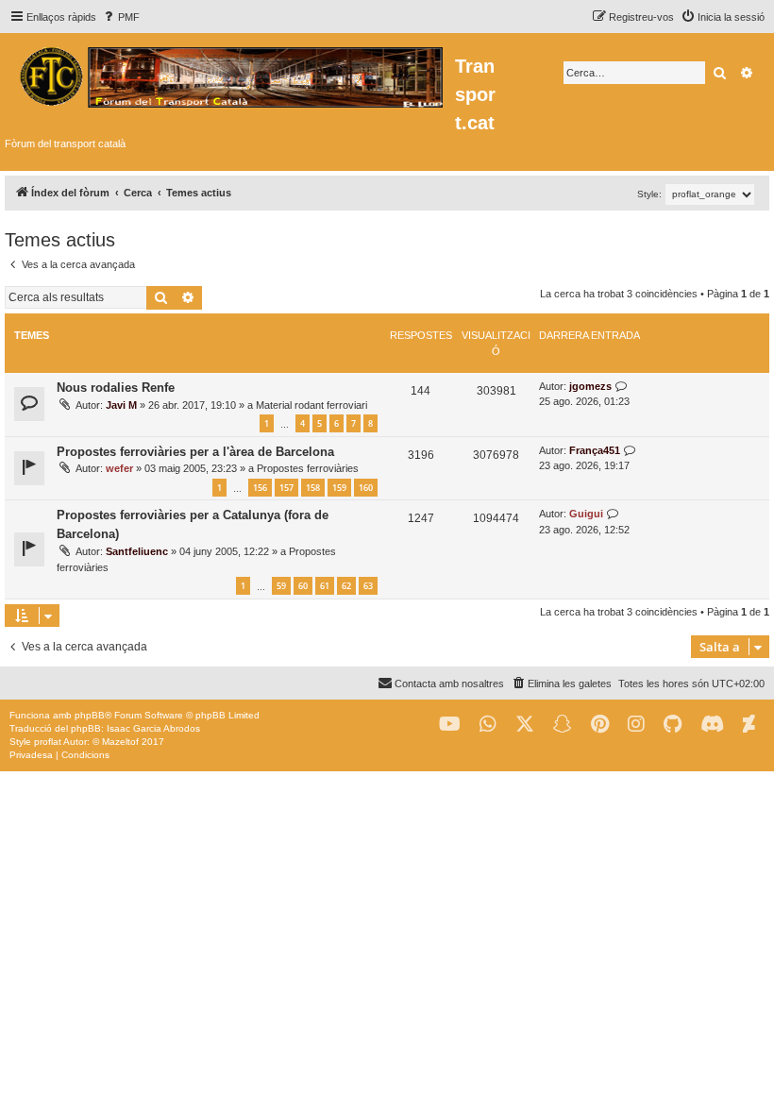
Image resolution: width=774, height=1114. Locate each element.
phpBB (90, 715)
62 (346, 586)
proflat (47, 741)
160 (366, 487)
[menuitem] (120, 17)
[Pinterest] (600, 724)
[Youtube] (449, 724)
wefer (119, 468)
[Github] (672, 724)
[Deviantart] (749, 724)
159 (339, 487)
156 (260, 487)
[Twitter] (525, 724)
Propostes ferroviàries (308, 468)
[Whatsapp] (488, 724)
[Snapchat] (562, 724)
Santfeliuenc (137, 551)
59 (281, 586)
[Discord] (712, 724)
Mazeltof (120, 741)
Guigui (586, 513)
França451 (594, 450)
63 (368, 586)
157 (286, 487)
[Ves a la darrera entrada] (621, 387)
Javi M (121, 405)
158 (313, 487)
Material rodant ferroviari (311, 405)
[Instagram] (636, 724)
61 (324, 586)
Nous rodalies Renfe (116, 387)
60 (303, 586)
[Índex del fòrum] (230, 74)
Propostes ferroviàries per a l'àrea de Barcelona (195, 452)
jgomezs (590, 386)
